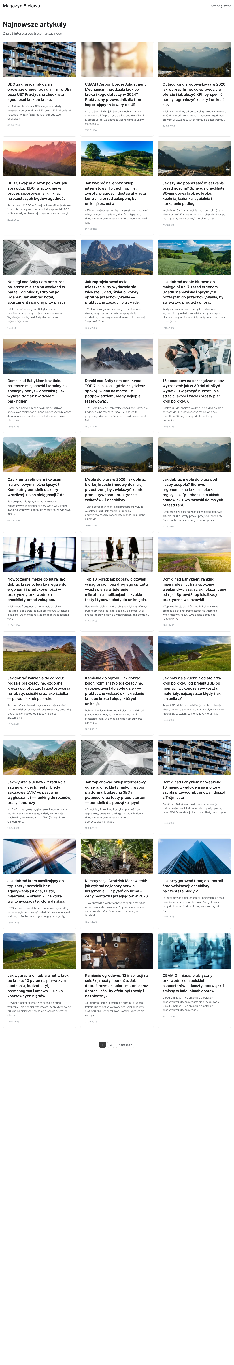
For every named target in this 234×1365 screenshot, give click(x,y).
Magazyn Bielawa (21, 5)
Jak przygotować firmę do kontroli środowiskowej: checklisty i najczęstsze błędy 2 (193, 886)
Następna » (125, 1044)
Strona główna (221, 6)
